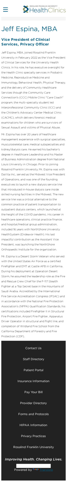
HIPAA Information (33, 425)
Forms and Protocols (33, 414)
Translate (46, 470)
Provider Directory (33, 403)
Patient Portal (33, 370)
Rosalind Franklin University (33, 447)
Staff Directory (33, 359)
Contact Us (33, 348)
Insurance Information (33, 381)
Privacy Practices (33, 436)
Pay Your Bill (33, 392)
